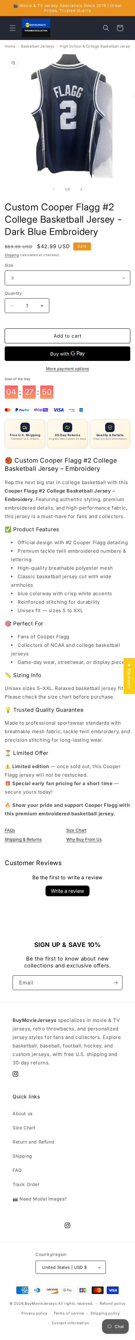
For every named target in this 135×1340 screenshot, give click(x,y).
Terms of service (69, 1313)
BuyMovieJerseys (41, 1303)
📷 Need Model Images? (40, 1198)
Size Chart (76, 830)
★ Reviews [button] (129, 676)
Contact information (70, 1323)
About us (23, 1113)
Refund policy (113, 1303)
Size (9, 265)
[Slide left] (54, 189)
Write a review (67, 891)
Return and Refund (33, 1141)
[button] (12, 28)
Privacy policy (34, 1313)
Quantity (13, 293)
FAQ (17, 1170)
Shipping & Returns (23, 839)
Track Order (26, 1184)
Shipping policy (105, 1313)
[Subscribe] (115, 982)
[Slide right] (81, 189)
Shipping (12, 255)
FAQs (10, 830)
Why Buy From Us (84, 839)
